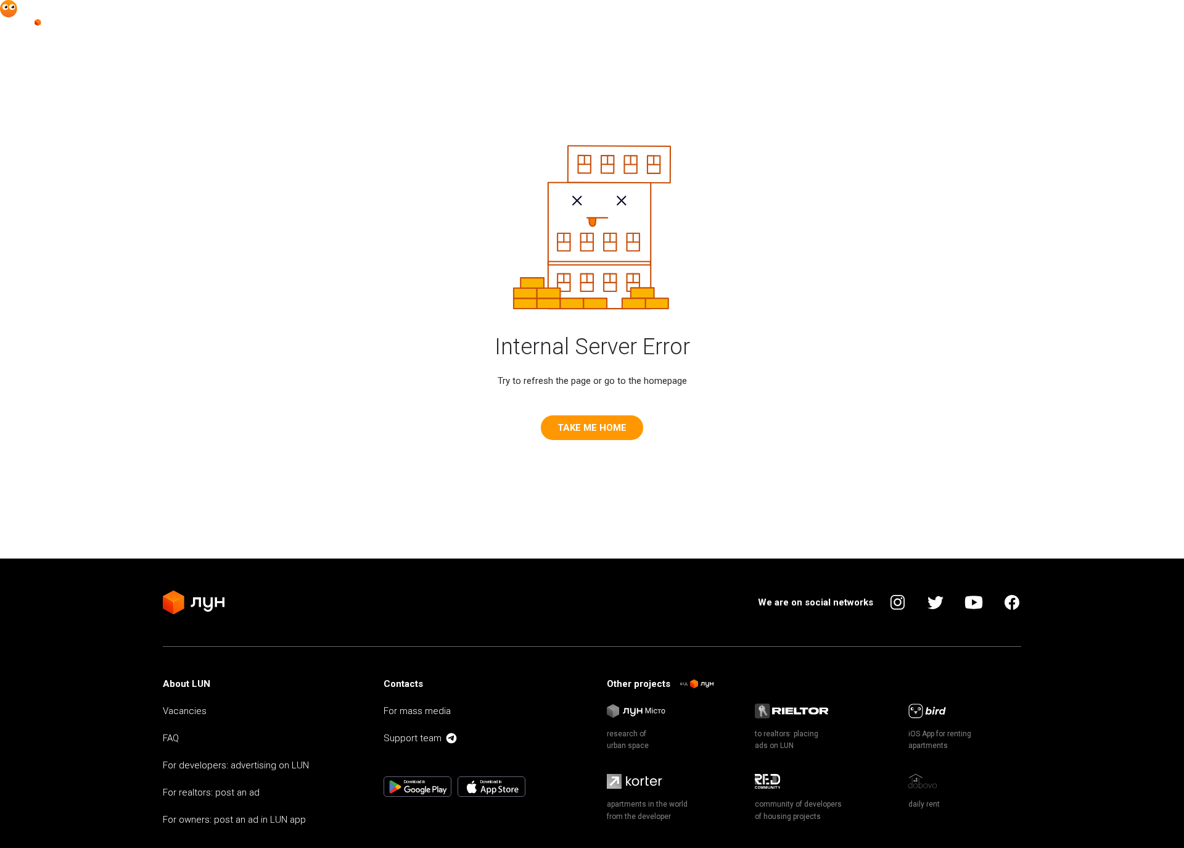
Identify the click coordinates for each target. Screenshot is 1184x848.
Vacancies (185, 711)
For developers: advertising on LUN (236, 765)
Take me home (592, 427)
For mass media (417, 711)
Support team (413, 738)
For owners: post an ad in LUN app (234, 819)
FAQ (171, 738)
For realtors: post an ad (211, 792)
